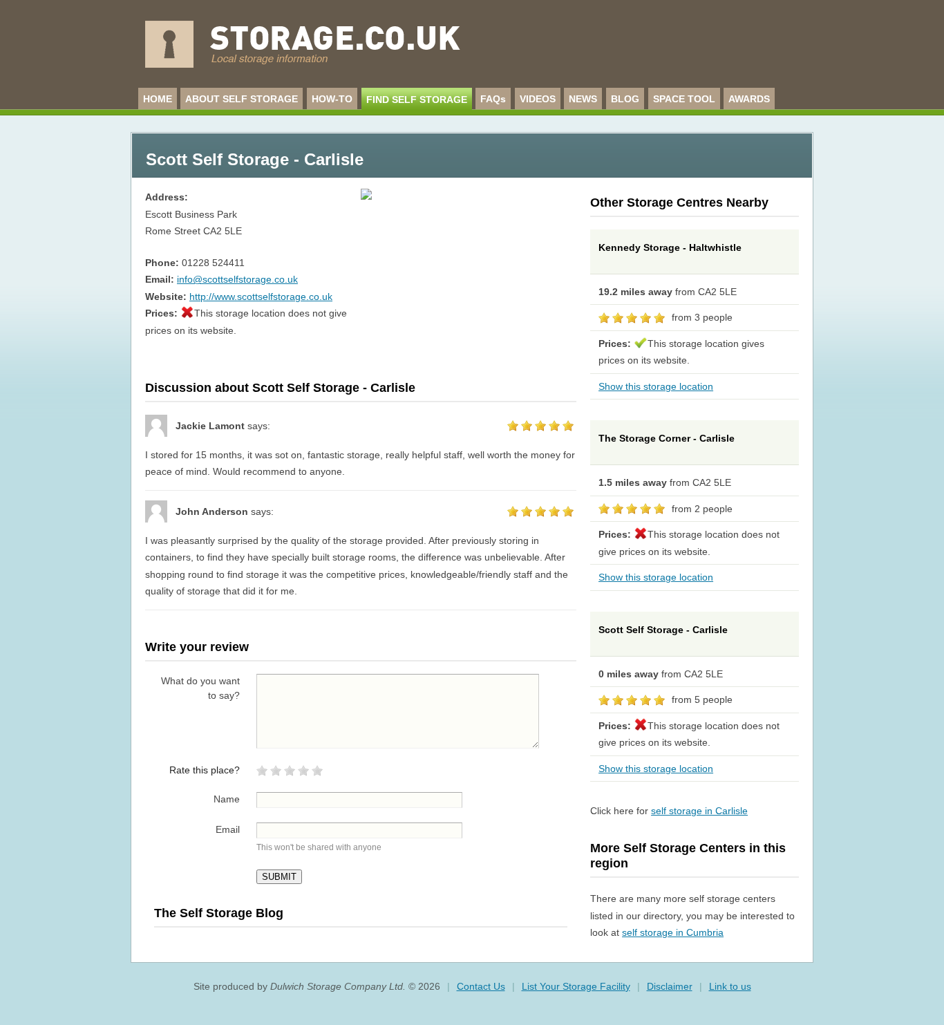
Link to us (730, 986)
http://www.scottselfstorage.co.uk (260, 296)
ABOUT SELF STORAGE (241, 98)
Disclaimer (669, 986)
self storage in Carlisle (699, 810)
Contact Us (481, 986)
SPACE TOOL (684, 98)
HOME (157, 98)
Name (227, 799)
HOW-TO (332, 98)
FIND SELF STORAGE (416, 99)
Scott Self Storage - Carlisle (663, 629)
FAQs (493, 98)
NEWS (583, 98)
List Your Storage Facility (576, 986)
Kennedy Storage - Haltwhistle (670, 247)
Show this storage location (655, 386)
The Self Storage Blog (218, 913)
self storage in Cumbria (673, 932)
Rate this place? (204, 769)
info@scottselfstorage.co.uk (237, 279)
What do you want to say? (200, 688)
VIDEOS (538, 98)
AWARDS (749, 98)
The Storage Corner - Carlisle (666, 438)
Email (228, 829)
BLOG (625, 98)
